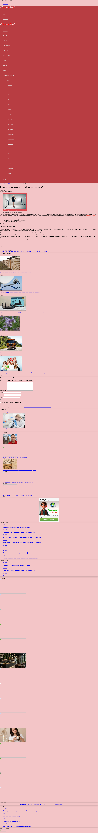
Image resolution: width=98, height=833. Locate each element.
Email (1, 395)
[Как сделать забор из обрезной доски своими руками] (10, 270)
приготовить (65, 804)
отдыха (46, 804)
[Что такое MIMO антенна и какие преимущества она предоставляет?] (11, 290)
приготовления (70, 804)
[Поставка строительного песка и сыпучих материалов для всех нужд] (13, 697)
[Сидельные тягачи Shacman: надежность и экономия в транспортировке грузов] (11, 350)
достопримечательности (11, 804)
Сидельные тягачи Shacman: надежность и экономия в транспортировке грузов (23, 352)
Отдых (4, 60)
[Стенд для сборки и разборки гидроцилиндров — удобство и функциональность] (13, 786)
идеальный (18, 804)
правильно (53, 804)
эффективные (89, 804)
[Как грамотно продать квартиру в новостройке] (10, 443)
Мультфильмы (11, 134)
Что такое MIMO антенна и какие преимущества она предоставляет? (20, 292)
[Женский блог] (7, 8)
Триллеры (10, 158)
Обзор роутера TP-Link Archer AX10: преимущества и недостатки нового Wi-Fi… (23, 312)
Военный (10, 90)
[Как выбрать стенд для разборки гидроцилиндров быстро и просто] (13, 771)
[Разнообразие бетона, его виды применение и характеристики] (13, 727)
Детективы (10, 94)
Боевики (10, 85)
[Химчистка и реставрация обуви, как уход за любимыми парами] (13, 712)
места (28, 804)
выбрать (4, 804)
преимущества (59, 804)
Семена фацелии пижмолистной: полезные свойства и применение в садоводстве (23, 332)
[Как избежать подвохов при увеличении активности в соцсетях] (10, 494)
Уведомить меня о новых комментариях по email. (13, 400)
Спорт (9, 153)
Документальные (12, 104)
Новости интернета (9, 75)
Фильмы (7, 80)
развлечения (79, 804)
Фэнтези (10, 173)
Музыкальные (11, 129)
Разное (5, 70)
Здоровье (5, 40)
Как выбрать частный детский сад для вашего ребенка (15, 457)
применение (75, 804)
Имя (1, 392)
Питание (5, 50)
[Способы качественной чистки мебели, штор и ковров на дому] (13, 682)
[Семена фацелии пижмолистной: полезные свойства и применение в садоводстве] (10, 330)
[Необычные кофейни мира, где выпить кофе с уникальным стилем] (13, 667)
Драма (9, 109)
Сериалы (10, 149)
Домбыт (5, 65)
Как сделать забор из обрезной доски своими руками (15, 272)
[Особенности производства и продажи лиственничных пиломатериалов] (10, 468)
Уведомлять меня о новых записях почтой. (11, 402)
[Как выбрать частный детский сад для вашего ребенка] (10, 456)
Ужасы (9, 163)
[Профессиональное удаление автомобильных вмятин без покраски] (10, 481)
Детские (10, 99)
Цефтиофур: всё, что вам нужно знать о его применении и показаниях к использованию (23, 428)
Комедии (10, 114)
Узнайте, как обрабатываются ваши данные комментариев (37, 407)
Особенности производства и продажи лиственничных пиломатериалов (19, 470)
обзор (32, 804)
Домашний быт (7, 183)
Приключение (11, 139)
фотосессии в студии (91, 215)
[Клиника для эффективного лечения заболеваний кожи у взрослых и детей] (13, 801)
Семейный (10, 144)
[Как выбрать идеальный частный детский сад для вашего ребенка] (13, 756)
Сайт (1, 397)
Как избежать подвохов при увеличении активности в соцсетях (17, 495)
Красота (5, 35)
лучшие (23, 804)
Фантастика (10, 168)
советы (85, 804)
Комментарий (3, 390)
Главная (2, 183)
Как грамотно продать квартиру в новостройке (13, 444)
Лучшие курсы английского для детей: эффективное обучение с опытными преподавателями (27, 372)
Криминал (10, 119)
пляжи (49, 804)
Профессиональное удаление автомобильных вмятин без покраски (18, 482)
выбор (1, 804)
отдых (42, 804)
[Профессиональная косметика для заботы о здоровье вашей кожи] (13, 742)
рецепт (82, 804)
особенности (36, 804)
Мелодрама (10, 124)
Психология (6, 55)
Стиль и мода (6, 45)
